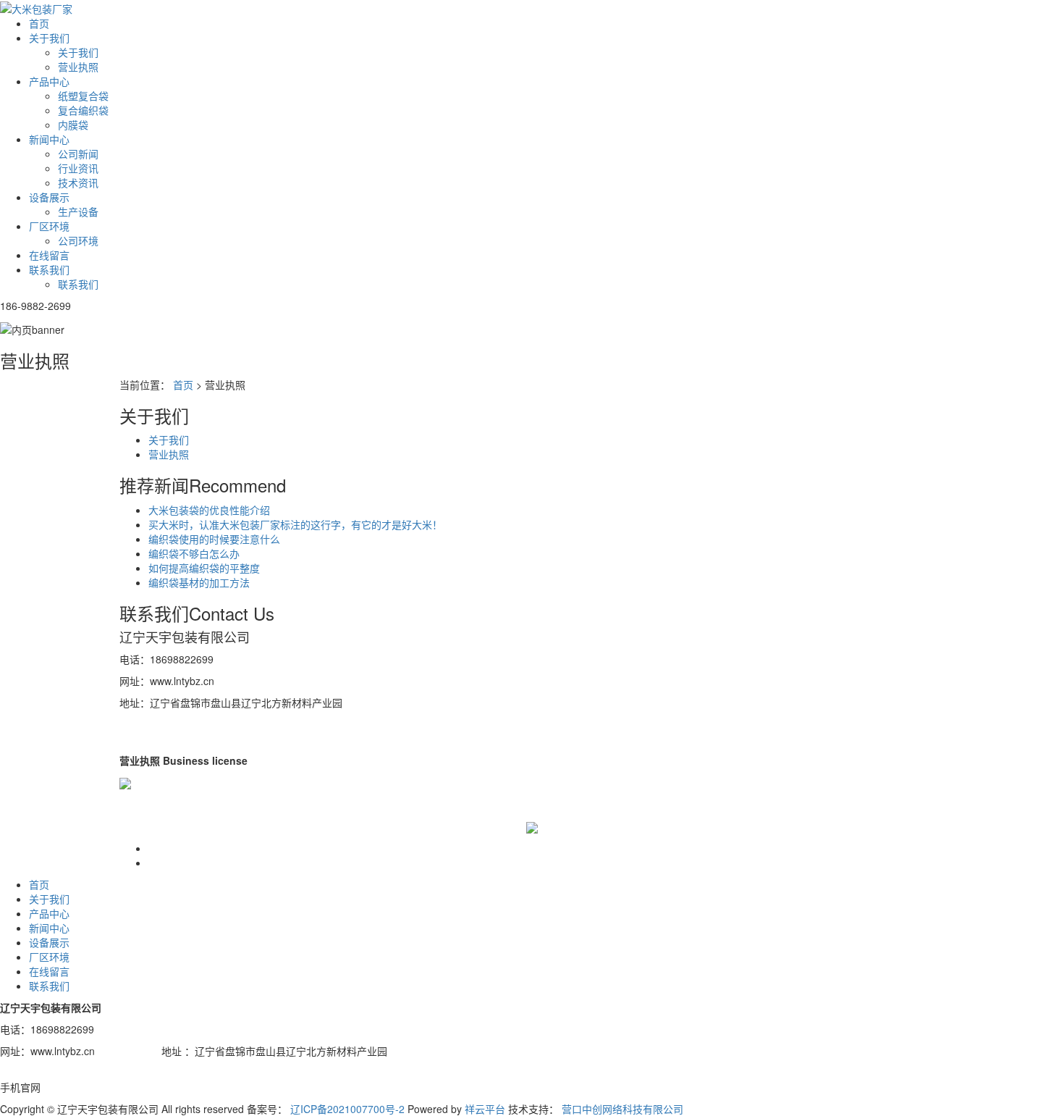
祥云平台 (485, 1109)
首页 (39, 23)
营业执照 (78, 66)
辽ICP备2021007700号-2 (347, 1109)
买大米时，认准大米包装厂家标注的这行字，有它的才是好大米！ (295, 524)
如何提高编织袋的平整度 (204, 568)
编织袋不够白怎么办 (194, 553)
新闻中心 (49, 139)
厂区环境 (49, 226)
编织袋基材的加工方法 (199, 582)
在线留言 (49, 255)
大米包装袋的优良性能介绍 (209, 510)
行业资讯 (78, 168)
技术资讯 (78, 182)
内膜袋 (73, 124)
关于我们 (49, 37)
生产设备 (78, 211)
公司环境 (78, 240)
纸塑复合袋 (83, 95)
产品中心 (49, 81)
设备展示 (49, 197)
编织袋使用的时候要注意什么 (214, 539)
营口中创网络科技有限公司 (622, 1109)
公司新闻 (78, 153)
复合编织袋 (83, 110)
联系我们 (49, 269)
